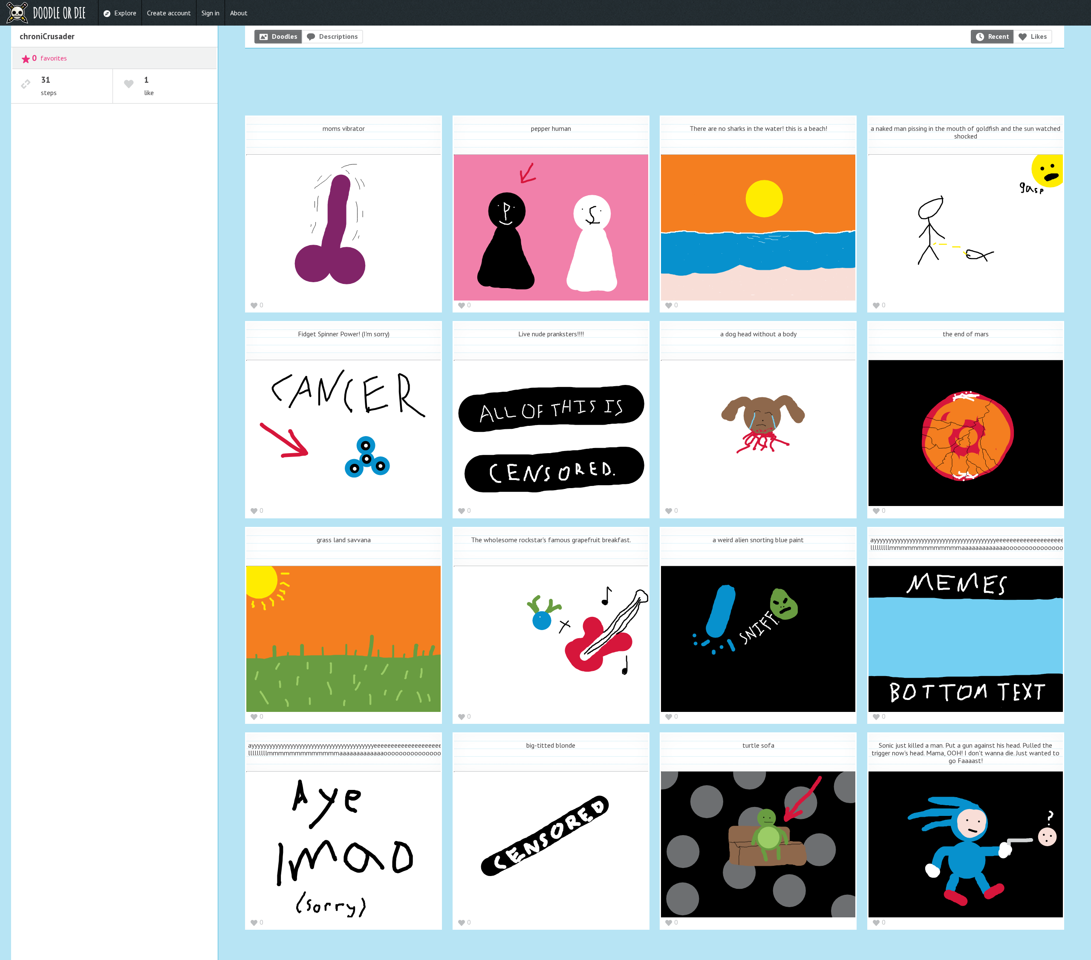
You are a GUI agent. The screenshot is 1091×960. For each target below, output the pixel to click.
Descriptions (338, 36)
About (239, 13)
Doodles (284, 36)
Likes (1039, 36)
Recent (998, 36)
